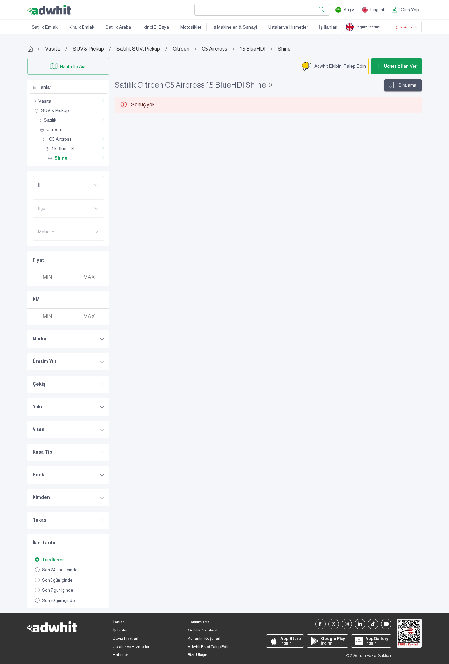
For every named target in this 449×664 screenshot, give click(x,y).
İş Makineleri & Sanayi (234, 27)
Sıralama (407, 85)
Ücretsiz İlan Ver (400, 66)
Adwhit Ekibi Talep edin (209, 646)
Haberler (120, 655)
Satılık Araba (118, 27)
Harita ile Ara (73, 66)
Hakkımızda (199, 622)
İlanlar (118, 622)
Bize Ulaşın (197, 655)
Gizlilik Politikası (202, 630)
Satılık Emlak (45, 27)
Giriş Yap (410, 9)
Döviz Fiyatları (125, 638)
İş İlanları (328, 27)
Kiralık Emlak (81, 27)
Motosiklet (190, 27)
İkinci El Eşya (155, 27)
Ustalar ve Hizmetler (288, 27)
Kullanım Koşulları (204, 638)
